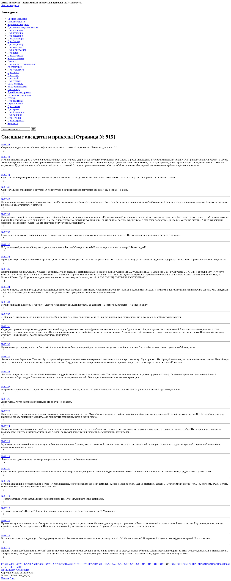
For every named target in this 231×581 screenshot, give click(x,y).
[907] (215, 564)
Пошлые (12, 61)
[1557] (91, 564)
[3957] (33, 564)
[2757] (62, 564)
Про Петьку (14, 41)
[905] (227, 564)
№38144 (5, 144)
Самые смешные (16, 21)
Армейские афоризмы (19, 92)
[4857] (12, 564)
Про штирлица (15, 33)
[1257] (98, 564)
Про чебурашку (16, 120)
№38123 (5, 441)
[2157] (77, 564)
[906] (221, 564)
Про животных (16, 47)
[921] (132, 564)
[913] (180, 564)
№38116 (5, 535)
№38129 (5, 356)
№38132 (5, 314)
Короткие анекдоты (18, 24)
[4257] (26, 564)
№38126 (5, 399)
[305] (13, 567)
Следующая (22, 569)
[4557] (19, 564)
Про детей (13, 52)
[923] (120, 564)
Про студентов (15, 55)
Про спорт (13, 75)
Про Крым (13, 109)
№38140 (5, 199)
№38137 (5, 244)
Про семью (13, 72)
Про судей (13, 78)
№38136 (5, 256)
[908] (209, 564)
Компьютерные (16, 58)
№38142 (5, 174)
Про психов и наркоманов (22, 64)
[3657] (41, 564)
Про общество (15, 35)
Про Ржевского (16, 69)
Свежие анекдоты (17, 18)
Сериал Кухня (15, 103)
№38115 (5, 547)
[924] (114, 564)
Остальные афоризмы (19, 95)
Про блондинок (16, 112)
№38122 (5, 456)
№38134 (5, 286)
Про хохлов (14, 106)
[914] (174, 564)
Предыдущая (8, 569)
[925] (108, 564)
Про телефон (14, 81)
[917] (156, 564)
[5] (17, 567)
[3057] (55, 564)
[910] (197, 564)
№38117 (5, 520)
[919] (144, 564)
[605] (7, 567)
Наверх (5, 578)
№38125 (5, 411)
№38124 (5, 426)
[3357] (48, 564)
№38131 (5, 326)
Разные (11, 98)
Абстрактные (15, 66)
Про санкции (15, 115)
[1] (20, 567)
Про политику (15, 100)
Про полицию (15, 30)
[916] (162, 564)
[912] (186, 564)
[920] (138, 564)
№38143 (5, 156)
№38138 (5, 232)
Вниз (12, 578)
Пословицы (14, 89)
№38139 (5, 214)
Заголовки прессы (17, 86)
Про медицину (15, 44)
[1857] (84, 564)
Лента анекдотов (10, 5)
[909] (203, 564)
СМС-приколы (15, 83)
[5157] (4, 564)
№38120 (5, 481)
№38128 (5, 371)
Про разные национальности (23, 27)
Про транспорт (16, 38)
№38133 (5, 302)
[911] (191, 564)
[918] (150, 564)
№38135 (5, 269)
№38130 (5, 344)
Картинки (13, 123)
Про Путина (14, 117)
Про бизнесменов (17, 50)
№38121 (5, 468)
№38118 (5, 508)
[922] (126, 564)
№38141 (5, 187)
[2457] (70, 564)
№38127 (5, 386)
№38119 (5, 496)
